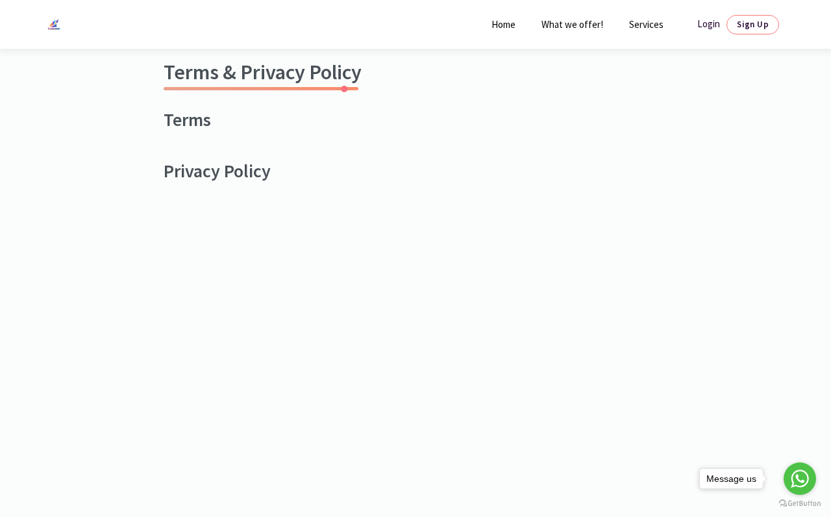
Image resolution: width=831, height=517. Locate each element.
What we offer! (572, 24)
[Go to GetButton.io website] (800, 503)
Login (708, 24)
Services (646, 24)
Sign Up (753, 24)
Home (503, 24)
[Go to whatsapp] (800, 478)
